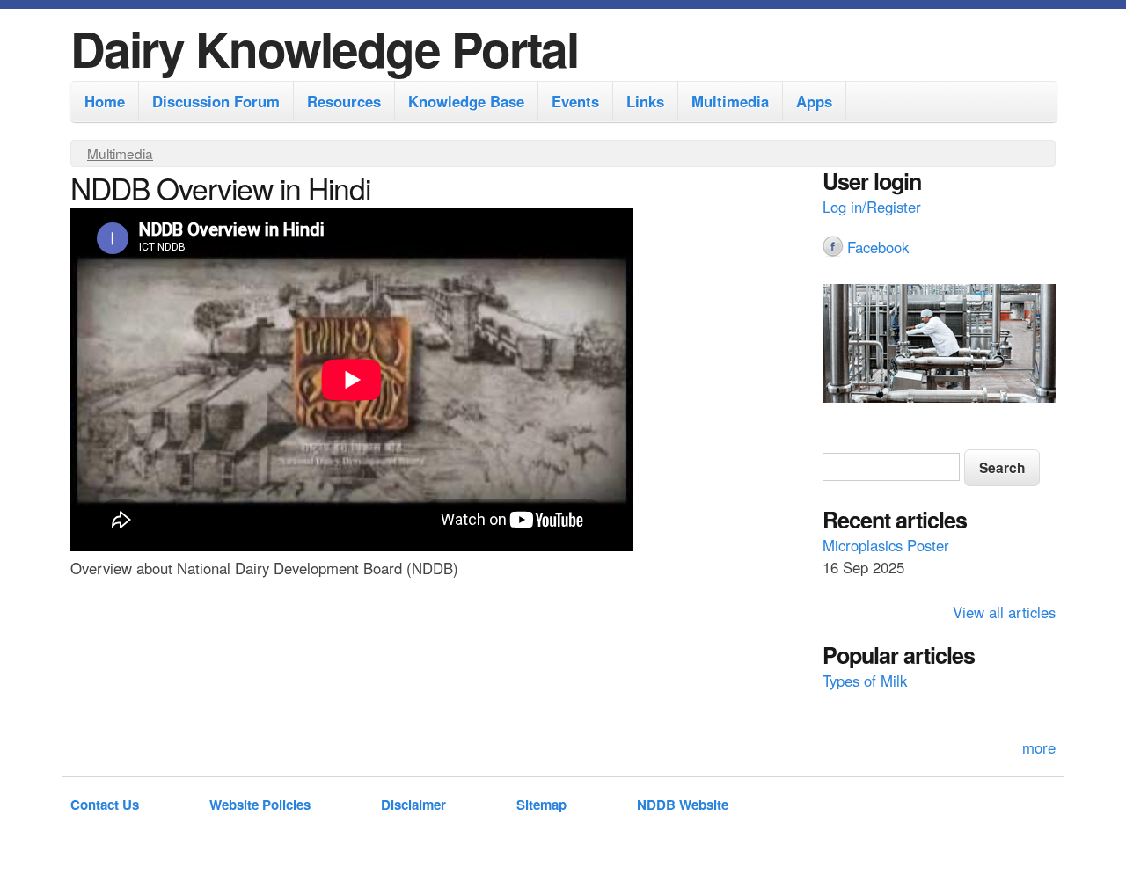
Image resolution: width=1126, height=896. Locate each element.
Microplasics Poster (886, 545)
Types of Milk (865, 680)
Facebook (878, 247)
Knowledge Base (466, 101)
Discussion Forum (216, 101)
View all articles (1004, 612)
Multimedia (730, 101)
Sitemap (541, 804)
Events (575, 101)
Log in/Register (872, 206)
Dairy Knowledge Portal (324, 48)
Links (645, 101)
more (1039, 747)
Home (104, 101)
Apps (814, 101)
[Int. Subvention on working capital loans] (939, 345)
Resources (344, 101)
